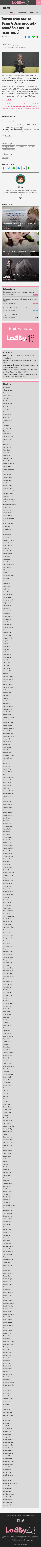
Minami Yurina (7, 870)
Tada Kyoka (6, 1270)
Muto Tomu (6, 943)
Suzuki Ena (6, 1262)
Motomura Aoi (7, 922)
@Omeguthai (21, 193)
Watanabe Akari (8, 1412)
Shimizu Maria (7, 1194)
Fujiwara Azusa (7, 444)
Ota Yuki (5, 1099)
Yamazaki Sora (7, 1467)
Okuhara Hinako (8, 1063)
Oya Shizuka (7, 1112)
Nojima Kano (7, 1009)
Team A (35, 294)
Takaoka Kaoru (7, 1300)
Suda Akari (6, 1241)
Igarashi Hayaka (8, 575)
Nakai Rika (6, 965)
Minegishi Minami (8, 872)
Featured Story (11, 146)
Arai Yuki (5, 406)
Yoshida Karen (7, 1489)
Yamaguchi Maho (8, 1437)
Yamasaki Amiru (8, 1456)
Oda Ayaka (6, 1020)
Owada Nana (7, 1110)
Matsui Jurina (7, 842)
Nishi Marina (7, 992)
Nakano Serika (7, 981)
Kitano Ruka (6, 744)
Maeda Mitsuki (7, 826)
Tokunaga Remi (7, 1369)
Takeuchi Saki (7, 1317)
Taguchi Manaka (8, 1273)
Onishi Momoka (8, 1074)
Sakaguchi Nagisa (8, 1129)
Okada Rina (6, 1050)
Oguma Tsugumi (8, 1036)
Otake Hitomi (7, 1104)
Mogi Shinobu (7, 908)
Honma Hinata (7, 554)
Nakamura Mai (7, 973)
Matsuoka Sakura (8, 859)
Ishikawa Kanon (8, 627)
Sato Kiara (6, 1170)
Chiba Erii (6, 425)
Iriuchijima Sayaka (8, 611)
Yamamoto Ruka (8, 1448)
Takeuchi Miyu (7, 1311)
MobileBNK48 (7, 905)
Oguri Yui (6, 1039)
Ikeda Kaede (6, 586)
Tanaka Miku (7, 1336)
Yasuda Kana (7, 1472)
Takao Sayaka (7, 1298)
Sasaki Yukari (7, 1156)
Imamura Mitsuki (8, 600)
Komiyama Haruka (8, 777)
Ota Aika (5, 1091)
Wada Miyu (6, 1409)
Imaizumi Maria (7, 594)
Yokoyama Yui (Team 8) (10, 1483)
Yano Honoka (7, 1469)
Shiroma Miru (7, 1224)
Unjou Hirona (7, 1401)
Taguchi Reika (7, 1276)
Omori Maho (7, 1069)
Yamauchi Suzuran (8, 1461)
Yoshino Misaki (7, 1499)
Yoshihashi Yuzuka (8, 1494)
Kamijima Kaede (8, 684)
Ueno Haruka (7, 1393)
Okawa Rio (6, 1058)
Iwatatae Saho (7, 652)
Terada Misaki (7, 1366)
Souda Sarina (7, 1235)
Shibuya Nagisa (7, 1191)
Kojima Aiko (6, 763)
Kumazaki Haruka (8, 791)
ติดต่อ (19, 1515)
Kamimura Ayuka (8, 687)
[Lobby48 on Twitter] (22, 1520)
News (6, 7)
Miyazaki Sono (7, 886)
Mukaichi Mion (7, 924)
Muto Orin (6, 941)
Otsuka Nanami (7, 1107)
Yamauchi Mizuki (8, 1459)
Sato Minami (7, 1172)
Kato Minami (7, 693)
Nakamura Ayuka (8, 971)
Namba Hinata (7, 984)
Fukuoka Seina (7, 458)
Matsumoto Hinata (8, 845)
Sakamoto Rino (7, 1145)
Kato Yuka (6, 701)
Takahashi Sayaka (8, 1287)
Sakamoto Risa (7, 1148)
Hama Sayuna (7, 480)
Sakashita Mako (8, 1151)
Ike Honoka (6, 583)
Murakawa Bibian (8, 930)
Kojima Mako (7, 769)
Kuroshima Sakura (8, 810)
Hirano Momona (8, 524)
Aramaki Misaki (7, 412)
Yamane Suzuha (8, 1453)
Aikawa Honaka (7, 390)
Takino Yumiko (7, 1320)
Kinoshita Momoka (8, 731)
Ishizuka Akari (7, 635)
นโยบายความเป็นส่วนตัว (28, 1515)
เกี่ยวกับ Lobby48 (11, 1515)
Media (32, 12)
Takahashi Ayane (8, 1279)
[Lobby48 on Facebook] (18, 1520)
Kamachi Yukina (8, 676)
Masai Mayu (6, 834)
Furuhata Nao (7, 466)
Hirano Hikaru (7, 521)
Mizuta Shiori (7, 902)
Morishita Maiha (8, 911)
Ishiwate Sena (7, 633)
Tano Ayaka (6, 1347)
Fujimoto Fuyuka (8, 436)
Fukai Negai (6, 450)
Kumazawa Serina (8, 793)
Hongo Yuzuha (7, 551)
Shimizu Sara (7, 1202)
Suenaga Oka (7, 1243)
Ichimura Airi (7, 570)
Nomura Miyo (7, 1012)
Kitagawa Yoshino (8, 736)
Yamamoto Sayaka (8, 1450)
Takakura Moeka (8, 1292)
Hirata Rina (6, 526)
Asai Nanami (7, 414)
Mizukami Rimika (8, 894)
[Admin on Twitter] (20, 198)
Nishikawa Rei (7, 1001)
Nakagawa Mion (8, 960)
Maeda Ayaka (7, 823)
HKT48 (35, 317)
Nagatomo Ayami (8, 957)
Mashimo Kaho (7, 840)
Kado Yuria (6, 668)
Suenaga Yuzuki (8, 1246)
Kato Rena (6, 695)
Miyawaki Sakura (8, 881)
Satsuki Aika (7, 1180)
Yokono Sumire (7, 1478)
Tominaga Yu (7, 1371)
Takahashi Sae (7, 1284)
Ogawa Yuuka (7, 1028)
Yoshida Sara (7, 1491)
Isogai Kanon (7, 641)
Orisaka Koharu (7, 1082)
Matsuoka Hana (7, 853)
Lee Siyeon (6, 818)
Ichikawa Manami (8, 564)
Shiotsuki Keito (7, 1219)
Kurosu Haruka (7, 812)
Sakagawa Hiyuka (8, 1126)
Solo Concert (31, 146)
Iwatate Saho (7, 654)
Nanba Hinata (7, 987)
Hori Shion (6, 559)
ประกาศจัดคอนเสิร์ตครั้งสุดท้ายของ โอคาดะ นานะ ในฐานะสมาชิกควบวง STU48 (19, 225)
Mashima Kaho (7, 837)
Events (11, 12)
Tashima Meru (7, 1355)
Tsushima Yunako (8, 1385)
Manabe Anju (7, 832)
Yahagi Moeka (7, 1423)
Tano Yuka (6, 1349)
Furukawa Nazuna (8, 469)
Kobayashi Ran (7, 758)
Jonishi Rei (6, 665)
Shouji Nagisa (7, 1232)
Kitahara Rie (6, 739)
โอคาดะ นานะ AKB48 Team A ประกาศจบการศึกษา (19, 251)
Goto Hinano (7, 474)
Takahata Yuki (7, 1289)
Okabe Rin (6, 1044)
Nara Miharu (6, 990)
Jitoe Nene (6, 663)
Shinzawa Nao (7, 1213)
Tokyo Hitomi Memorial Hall (8, 149)
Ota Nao (5, 1096)
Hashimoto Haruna (9, 499)
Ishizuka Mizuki (7, 638)
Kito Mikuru (6, 750)
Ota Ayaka (6, 1093)
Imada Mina (6, 592)
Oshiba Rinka (7, 1085)
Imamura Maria (7, 597)
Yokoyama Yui (7, 1480)
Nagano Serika (7, 952)
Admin (20, 187)
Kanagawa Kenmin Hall (21, 146)
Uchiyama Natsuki (8, 1388)
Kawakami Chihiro (8, 717)
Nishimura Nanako (8, 1003)
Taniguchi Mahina (8, 1341)
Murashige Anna (8, 935)
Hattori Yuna (7, 507)
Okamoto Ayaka (8, 1052)
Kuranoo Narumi (8, 799)
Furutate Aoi (7, 472)
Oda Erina (6, 1022)
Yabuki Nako (7, 1418)
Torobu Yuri (6, 1377)
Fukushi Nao (7, 461)
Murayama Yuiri (8, 938)
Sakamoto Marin (8, 1140)
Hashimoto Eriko (8, 496)
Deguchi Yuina (7, 428)
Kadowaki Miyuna (8, 671)
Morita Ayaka (7, 913)
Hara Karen (6, 483)
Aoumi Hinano (7, 404)
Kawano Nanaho (8, 725)
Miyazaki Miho (7, 883)
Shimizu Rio (6, 1200)
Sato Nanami (7, 1175)
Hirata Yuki (6, 532)
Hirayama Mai (7, 534)
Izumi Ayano (7, 657)
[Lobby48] (20, 2)
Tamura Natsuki (8, 1325)
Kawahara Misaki (8, 712)
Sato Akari (6, 1164)
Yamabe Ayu (6, 1426)
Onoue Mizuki (7, 1077)
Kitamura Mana (7, 742)
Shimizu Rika (7, 1197)
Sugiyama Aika (7, 1254)
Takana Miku (7, 1295)
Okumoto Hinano (8, 1066)
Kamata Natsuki (8, 679)
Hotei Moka (6, 562)
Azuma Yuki (6, 423)
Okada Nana (5, 157)
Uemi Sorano (7, 1390)
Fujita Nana (6, 442)
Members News (12, 279)
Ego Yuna (6, 431)
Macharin (6, 821)
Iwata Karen (6, 649)
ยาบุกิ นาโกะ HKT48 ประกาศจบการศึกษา (15, 315)
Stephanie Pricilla (8, 1238)
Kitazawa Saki (7, 747)
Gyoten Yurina (7, 477)
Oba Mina (6, 1017)
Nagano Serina (7, 954)
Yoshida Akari (7, 1486)
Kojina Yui (6, 774)
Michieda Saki (7, 862)
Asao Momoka (7, 420)
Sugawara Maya (7, 1249)
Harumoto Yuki (7, 488)
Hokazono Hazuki (8, 540)
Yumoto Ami (7, 1505)
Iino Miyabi (6, 578)
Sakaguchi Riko (7, 1131)
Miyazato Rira (7, 889)
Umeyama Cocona (8, 1399)
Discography (22, 12)
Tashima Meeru (7, 1352)
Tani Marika (6, 1339)
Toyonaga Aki (7, 1379)
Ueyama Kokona (8, 1396)
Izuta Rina (6, 660)
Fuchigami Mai (7, 434)
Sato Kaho (6, 1167)
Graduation (11, 253)
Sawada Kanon (7, 1183)
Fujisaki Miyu (7, 439)
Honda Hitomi (7, 545)
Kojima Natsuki (7, 772)
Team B (35, 310)
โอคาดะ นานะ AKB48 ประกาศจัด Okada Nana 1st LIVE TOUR (19, 276)
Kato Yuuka (6, 703)
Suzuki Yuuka (7, 1268)
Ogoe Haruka (7, 1033)
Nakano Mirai (7, 979)
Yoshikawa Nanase (8, 1497)
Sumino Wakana (8, 1260)
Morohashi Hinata (8, 919)
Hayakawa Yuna (8, 510)
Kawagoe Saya (7, 709)
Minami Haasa (7, 867)
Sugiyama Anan (8, 1257)
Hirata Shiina (7, 529)
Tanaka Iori (6, 1328)
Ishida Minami (7, 622)
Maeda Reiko (7, 829)
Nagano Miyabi (7, 949)
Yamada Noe (7, 1431)
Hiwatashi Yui (7, 537)
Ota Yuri (5, 1101)
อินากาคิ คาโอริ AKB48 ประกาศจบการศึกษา (16, 308)
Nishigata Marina (8, 995)
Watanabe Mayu (8, 1415)
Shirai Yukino (7, 1221)
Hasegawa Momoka (9, 491)
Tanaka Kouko (7, 1330)
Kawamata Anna (8, 720)
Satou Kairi (6, 1178)
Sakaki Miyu (6, 1134)
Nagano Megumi (8, 946)
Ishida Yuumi (7, 624)
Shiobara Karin (7, 1216)
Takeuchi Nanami (8, 1314)
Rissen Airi (6, 1115)
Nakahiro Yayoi (7, 962)
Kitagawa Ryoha (8, 733)
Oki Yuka (5, 1061)
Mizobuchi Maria (8, 892)
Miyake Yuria (7, 878)
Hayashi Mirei (7, 513)
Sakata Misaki (7, 1153)
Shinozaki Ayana (8, 1210)
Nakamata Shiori (8, 968)
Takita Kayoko (7, 1322)
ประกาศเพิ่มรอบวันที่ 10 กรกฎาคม (19, 47)
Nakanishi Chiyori (8, 976)
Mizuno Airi (6, 897)
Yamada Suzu (7, 1434)
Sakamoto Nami (8, 1142)
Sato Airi (5, 1161)
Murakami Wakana (8, 927)
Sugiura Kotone (8, 1251)
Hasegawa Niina (8, 494)
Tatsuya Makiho (8, 1358)
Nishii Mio (6, 998)
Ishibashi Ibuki (7, 616)
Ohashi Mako (7, 1041)
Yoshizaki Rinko (8, 1502)
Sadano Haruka (7, 1120)
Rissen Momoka (8, 1118)
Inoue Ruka (6, 608)
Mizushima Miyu (8, 900)
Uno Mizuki (6, 1404)
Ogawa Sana (7, 1025)
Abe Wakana (6, 387)
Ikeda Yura (6, 589)
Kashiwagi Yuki (7, 690)
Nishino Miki (7, 1006)
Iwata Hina (6, 646)
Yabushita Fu (7, 1420)
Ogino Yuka (6, 1031)
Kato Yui (5, 698)
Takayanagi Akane (8, 1303)
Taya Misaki (6, 1360)
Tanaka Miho (7, 1333)
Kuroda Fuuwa (7, 807)
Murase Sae (6, 932)
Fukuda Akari (7, 453)
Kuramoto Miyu (7, 796)
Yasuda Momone (8, 1475)
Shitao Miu (6, 1227)
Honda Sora (6, 548)
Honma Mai (6, 556)
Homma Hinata (7, 543)
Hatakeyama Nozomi (9, 504)
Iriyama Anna (7, 614)
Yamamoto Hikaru (8, 1442)
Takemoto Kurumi (8, 1309)
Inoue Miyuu (7, 605)
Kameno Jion (7, 682)
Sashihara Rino (7, 1159)
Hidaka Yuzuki (7, 515)
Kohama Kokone (8, 761)
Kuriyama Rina (7, 804)
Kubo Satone (7, 783)
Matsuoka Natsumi (8, 856)
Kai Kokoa (6, 673)
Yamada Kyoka (7, 1429)
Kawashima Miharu (9, 728)
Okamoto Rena (7, 1055)
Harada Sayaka (7, 485)
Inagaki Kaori (7, 603)
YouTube (8, 136)
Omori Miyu (6, 1071)
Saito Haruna (7, 1123)
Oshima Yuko (7, 1088)
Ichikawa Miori (7, 567)
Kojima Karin (7, 766)
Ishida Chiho (7, 619)
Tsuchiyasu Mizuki (8, 1382)
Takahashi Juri (7, 1281)
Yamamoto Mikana (8, 1445)
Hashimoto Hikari (8, 502)
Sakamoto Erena (8, 1137)
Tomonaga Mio (7, 1374)
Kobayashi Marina (8, 755)
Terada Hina (6, 1363)
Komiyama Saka (8, 780)
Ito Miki (5, 643)
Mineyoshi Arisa (8, 875)
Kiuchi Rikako (7, 752)
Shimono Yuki (7, 1208)
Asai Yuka (6, 417)
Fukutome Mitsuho (9, 464)
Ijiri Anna (6, 581)
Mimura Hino (7, 864)
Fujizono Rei (7, 447)
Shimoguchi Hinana (9, 1205)
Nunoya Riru (7, 1014)
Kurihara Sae (7, 802)
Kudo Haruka (7, 785)
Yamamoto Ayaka (8, 1439)
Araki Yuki (6, 409)
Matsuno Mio (7, 851)
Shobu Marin (7, 1230)
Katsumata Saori (8, 706)
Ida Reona (6, 573)
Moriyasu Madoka (8, 916)
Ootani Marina (7, 1080)
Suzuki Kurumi (7, 1265)
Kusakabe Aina (7, 815)
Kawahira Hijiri (7, 714)
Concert (4, 146)
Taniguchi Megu (8, 1344)
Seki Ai (5, 1189)
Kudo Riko (6, 788)
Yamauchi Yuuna (8, 1464)
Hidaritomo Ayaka (8, 518)
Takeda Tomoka (8, 1306)
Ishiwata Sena (7, 630)
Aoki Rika (6, 398)
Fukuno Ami (6, 455)
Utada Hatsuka (7, 1407)
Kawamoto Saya (8, 723)
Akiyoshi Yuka (7, 393)
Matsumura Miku (8, 848)
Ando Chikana (7, 395)
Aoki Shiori (6, 401)
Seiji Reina (6, 1186)
